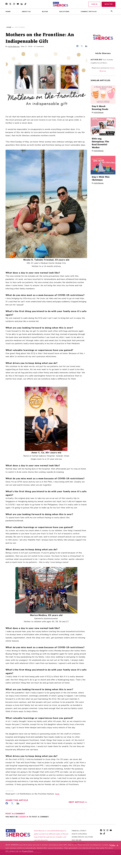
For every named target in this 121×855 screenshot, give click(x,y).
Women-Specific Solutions (82, 837)
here (57, 794)
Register (108, 4)
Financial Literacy (79, 831)
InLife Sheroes (14, 46)
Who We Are (77, 840)
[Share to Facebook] (78, 46)
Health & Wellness (79, 834)
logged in (23, 817)
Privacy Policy (27, 851)
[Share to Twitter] (82, 46)
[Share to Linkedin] (86, 46)
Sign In (94, 4)
